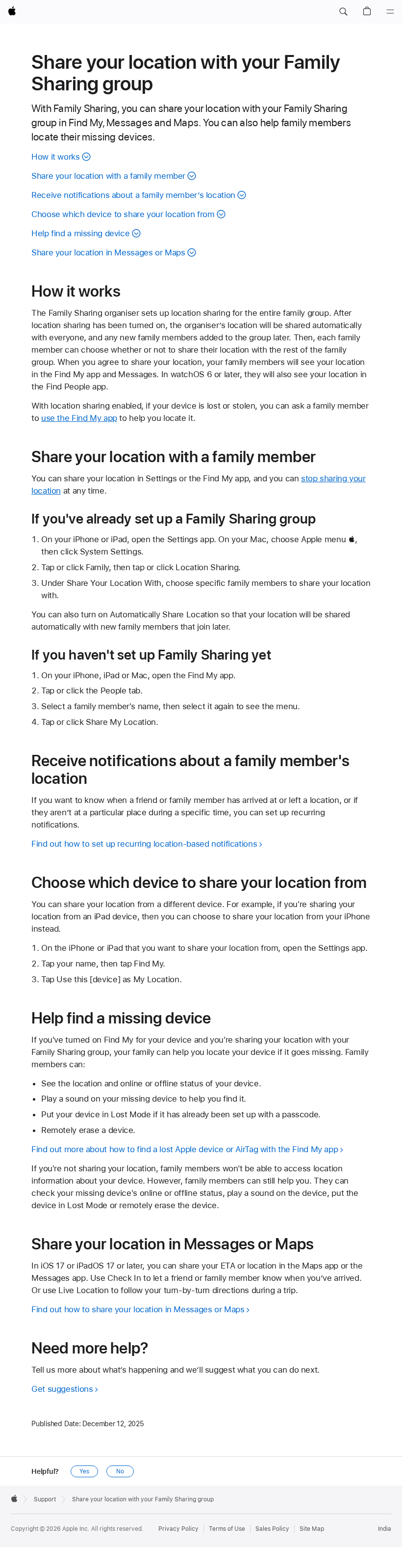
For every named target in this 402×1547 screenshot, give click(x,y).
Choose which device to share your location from (122, 214)
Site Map (312, 1528)
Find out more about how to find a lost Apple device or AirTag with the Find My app (184, 1149)
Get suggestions (62, 1389)
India (384, 1528)
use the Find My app (79, 418)
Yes (84, 1471)
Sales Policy (272, 1528)
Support (45, 1499)
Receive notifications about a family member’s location (133, 195)
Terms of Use (227, 1528)
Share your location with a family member (108, 176)
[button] (343, 12)
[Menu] (390, 12)
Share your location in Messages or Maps (108, 252)
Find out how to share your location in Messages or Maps (137, 1309)
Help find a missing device (80, 233)
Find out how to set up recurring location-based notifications (144, 844)
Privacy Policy (178, 1528)
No (120, 1471)
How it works (55, 157)
